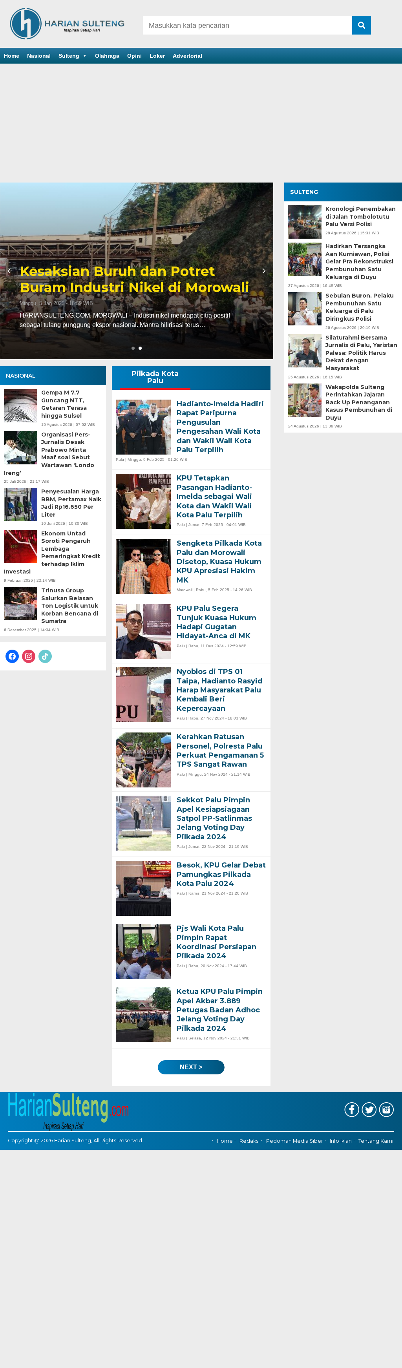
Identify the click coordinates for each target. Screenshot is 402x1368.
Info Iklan (341, 1141)
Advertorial (187, 56)
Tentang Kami (375, 1141)
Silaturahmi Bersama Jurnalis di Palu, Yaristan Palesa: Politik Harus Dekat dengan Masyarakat (361, 353)
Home (11, 56)
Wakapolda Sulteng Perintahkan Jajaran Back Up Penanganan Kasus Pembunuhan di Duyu (358, 402)
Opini (134, 56)
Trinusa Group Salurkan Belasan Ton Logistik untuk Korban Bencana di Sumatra (69, 606)
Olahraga (107, 56)
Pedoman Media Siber (294, 1141)
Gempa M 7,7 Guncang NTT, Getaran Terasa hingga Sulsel (64, 404)
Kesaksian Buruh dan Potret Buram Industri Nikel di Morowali (214, 279)
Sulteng (68, 56)
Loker (157, 56)
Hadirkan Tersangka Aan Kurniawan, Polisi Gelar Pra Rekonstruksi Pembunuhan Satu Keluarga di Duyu (359, 261)
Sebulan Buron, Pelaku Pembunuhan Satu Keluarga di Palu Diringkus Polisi (359, 307)
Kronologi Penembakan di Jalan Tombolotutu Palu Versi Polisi (360, 216)
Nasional (39, 56)
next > (191, 1067)
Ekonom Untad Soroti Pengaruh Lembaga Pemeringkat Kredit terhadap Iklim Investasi (52, 552)
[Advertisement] (201, 124)
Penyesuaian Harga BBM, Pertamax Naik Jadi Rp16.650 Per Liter (71, 503)
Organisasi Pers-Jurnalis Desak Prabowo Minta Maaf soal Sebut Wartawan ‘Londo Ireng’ (49, 454)
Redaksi (249, 1141)
